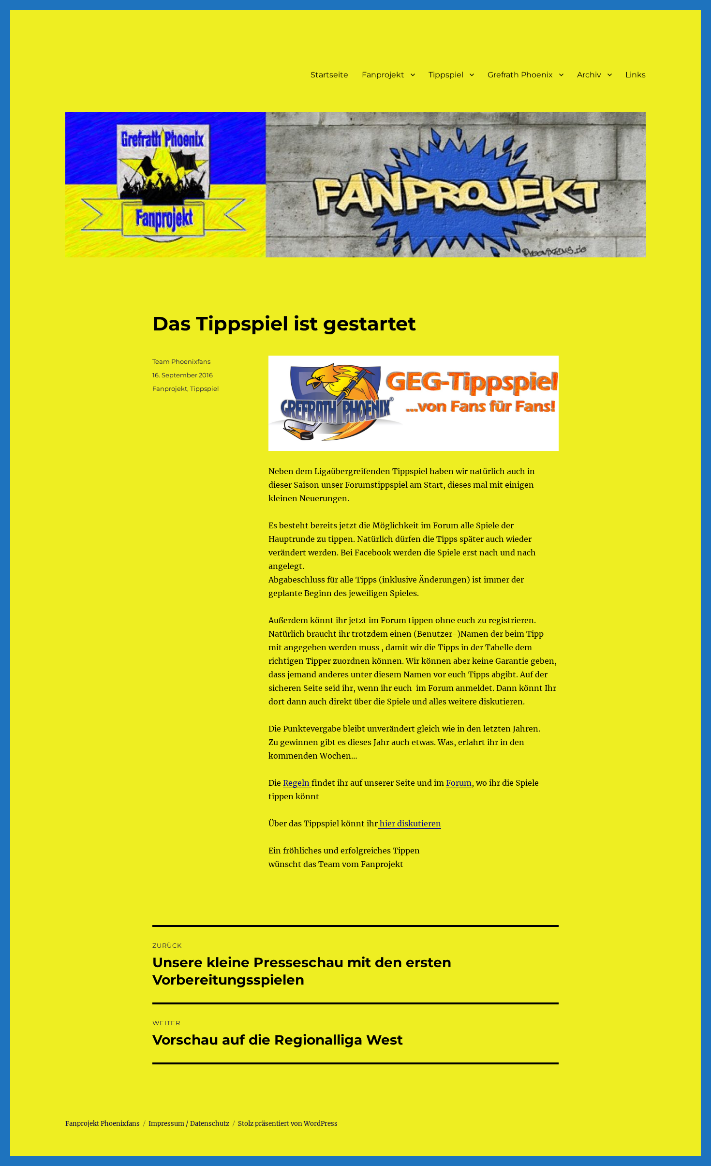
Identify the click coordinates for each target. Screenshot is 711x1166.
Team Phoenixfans (181, 361)
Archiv (589, 74)
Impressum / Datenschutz (188, 1124)
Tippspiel (446, 74)
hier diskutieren (409, 823)
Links (635, 74)
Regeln (297, 783)
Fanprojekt (383, 74)
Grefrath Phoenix (520, 74)
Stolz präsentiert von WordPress (288, 1124)
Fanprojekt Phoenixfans (102, 1124)
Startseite (329, 74)
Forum (459, 783)
